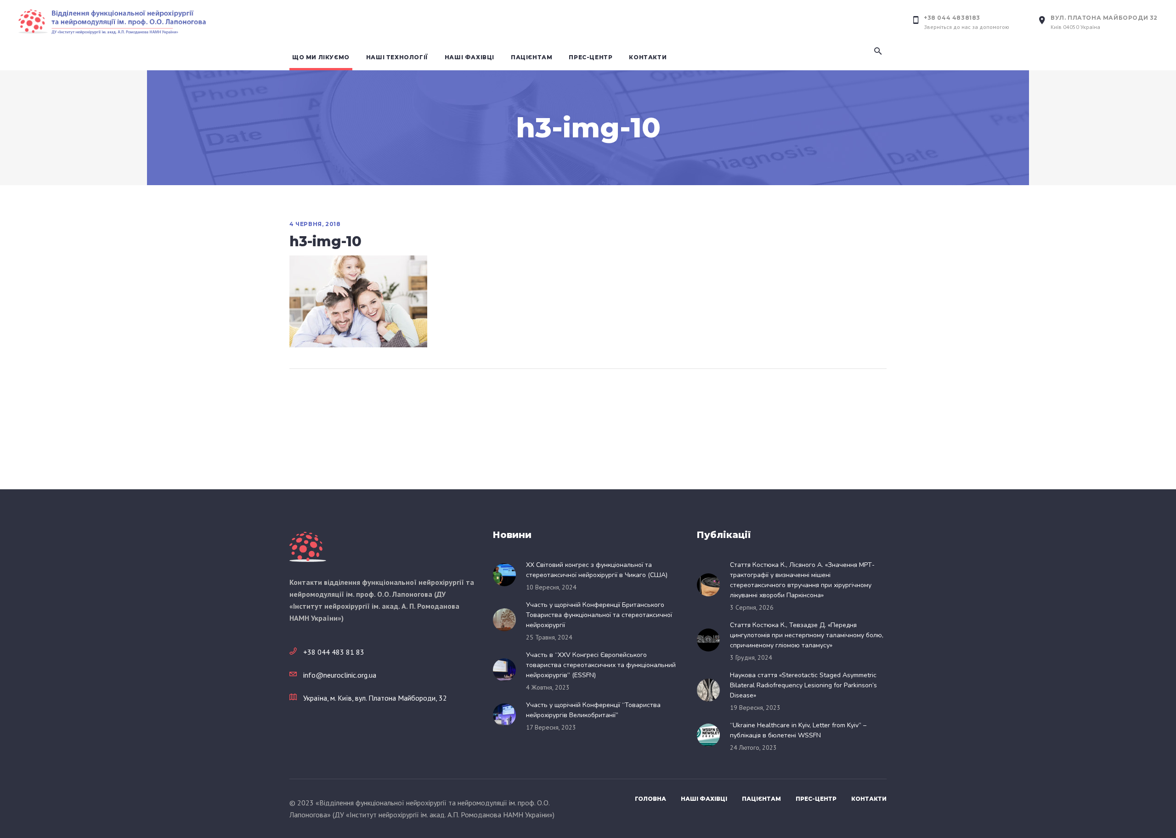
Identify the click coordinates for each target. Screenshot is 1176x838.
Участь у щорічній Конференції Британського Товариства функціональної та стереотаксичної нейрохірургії (599, 614)
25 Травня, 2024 (549, 637)
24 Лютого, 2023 (753, 747)
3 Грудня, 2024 (751, 657)
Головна (650, 798)
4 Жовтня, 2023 (548, 687)
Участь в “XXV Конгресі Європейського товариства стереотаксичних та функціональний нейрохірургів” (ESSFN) (601, 665)
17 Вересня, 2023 (551, 727)
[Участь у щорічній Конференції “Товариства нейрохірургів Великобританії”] (507, 714)
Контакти (869, 798)
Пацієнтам (761, 798)
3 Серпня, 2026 (752, 607)
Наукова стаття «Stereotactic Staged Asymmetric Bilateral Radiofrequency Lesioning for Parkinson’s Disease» (803, 685)
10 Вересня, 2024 (551, 587)
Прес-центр (816, 798)
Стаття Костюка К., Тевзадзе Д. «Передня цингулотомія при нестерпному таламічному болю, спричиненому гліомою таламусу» (806, 635)
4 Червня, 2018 (314, 224)
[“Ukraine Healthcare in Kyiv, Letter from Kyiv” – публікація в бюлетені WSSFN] (711, 735)
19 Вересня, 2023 (755, 707)
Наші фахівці (704, 798)
